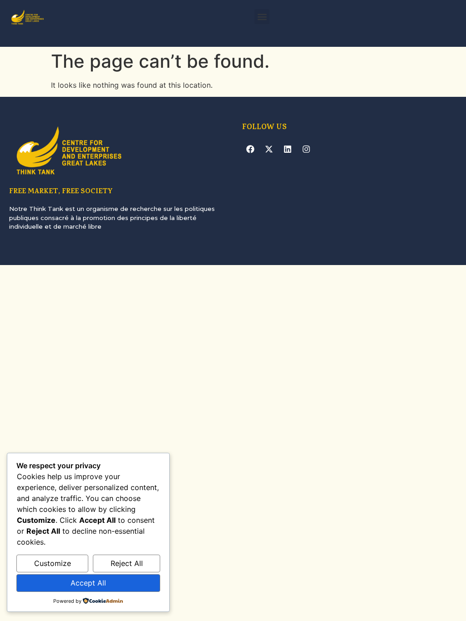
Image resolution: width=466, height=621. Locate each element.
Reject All (127, 563)
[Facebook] (250, 149)
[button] (261, 16)
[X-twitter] (269, 149)
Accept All (88, 582)
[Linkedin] (287, 149)
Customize (52, 563)
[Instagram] (306, 149)
